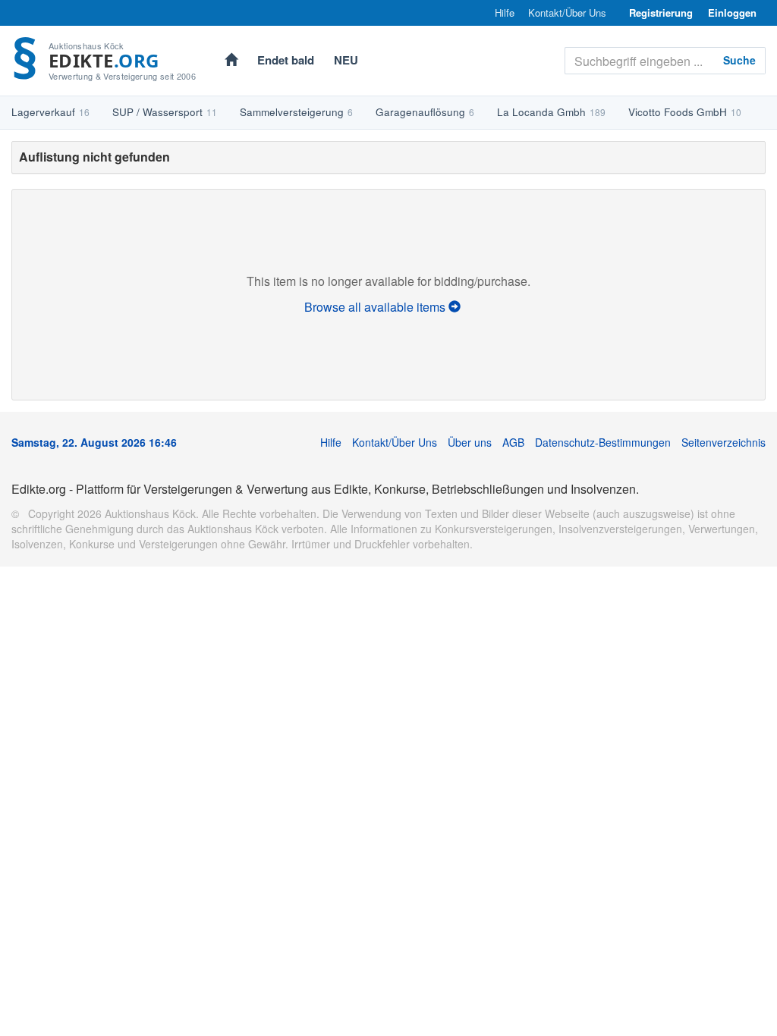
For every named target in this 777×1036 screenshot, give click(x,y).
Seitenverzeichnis (723, 442)
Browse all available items (376, 307)
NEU (346, 60)
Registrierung (661, 12)
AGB (513, 442)
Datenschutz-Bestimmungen (603, 442)
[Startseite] (231, 61)
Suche (739, 59)
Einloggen (732, 12)
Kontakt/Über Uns (567, 13)
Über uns (470, 442)
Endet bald (285, 60)
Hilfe (504, 13)
